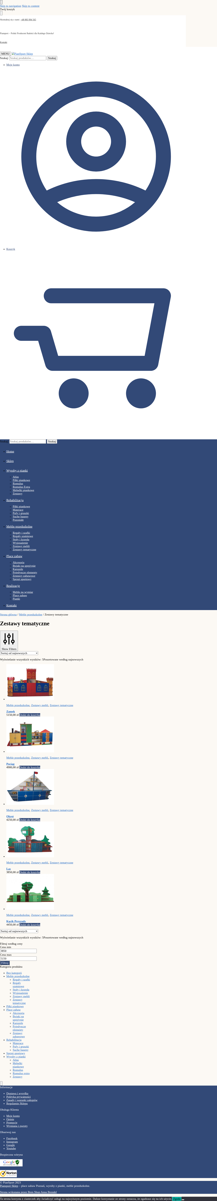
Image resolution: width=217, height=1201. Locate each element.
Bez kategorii (14, 972)
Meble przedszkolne (30, 614)
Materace (18, 1043)
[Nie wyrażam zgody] (183, 1199)
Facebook (11, 1138)
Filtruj (4, 962)
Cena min (5, 947)
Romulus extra (21, 1073)
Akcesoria (18, 1013)
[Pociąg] (73, 735)
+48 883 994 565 (28, 19)
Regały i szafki (21, 979)
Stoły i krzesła (21, 989)
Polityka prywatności (18, 1096)
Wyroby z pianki (16, 1056)
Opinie (10, 1119)
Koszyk (10, 249)
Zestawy (17, 1076)
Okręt (10, 816)
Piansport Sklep (9, 1185)
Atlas (16, 1060)
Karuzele (18, 1023)
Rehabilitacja (13, 1039)
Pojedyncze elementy (19, 1028)
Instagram (12, 1141)
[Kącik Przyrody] (73, 892)
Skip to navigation (10, 5)
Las (8, 868)
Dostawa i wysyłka (17, 1093)
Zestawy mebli (39, 705)
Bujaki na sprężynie (18, 1018)
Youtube (11, 1148)
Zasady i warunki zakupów (21, 1100)
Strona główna (8, 614)
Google (10, 1145)
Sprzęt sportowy (15, 1053)
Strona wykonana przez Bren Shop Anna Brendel (28, 1192)
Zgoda (176, 1198)
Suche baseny (20, 1049)
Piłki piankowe (15, 1006)
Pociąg (10, 763)
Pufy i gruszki (21, 1046)
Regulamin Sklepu (17, 1103)
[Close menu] (1, 2)
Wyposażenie (20, 993)
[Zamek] (73, 682)
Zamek (10, 711)
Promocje (11, 1122)
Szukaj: (4, 58)
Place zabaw (13, 1009)
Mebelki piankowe (18, 1065)
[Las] (73, 839)
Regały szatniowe (18, 984)
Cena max (6, 954)
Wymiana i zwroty (17, 1126)
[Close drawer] (1, 13)
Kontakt (3, 42)
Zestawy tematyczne (61, 705)
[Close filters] (1, 1083)
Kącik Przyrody (16, 921)
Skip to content (30, 5)
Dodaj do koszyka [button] (29, 714)
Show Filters (9, 649)
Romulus (18, 1070)
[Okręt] (73, 787)
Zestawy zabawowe (19, 1035)
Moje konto (13, 64)
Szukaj (52, 58)
